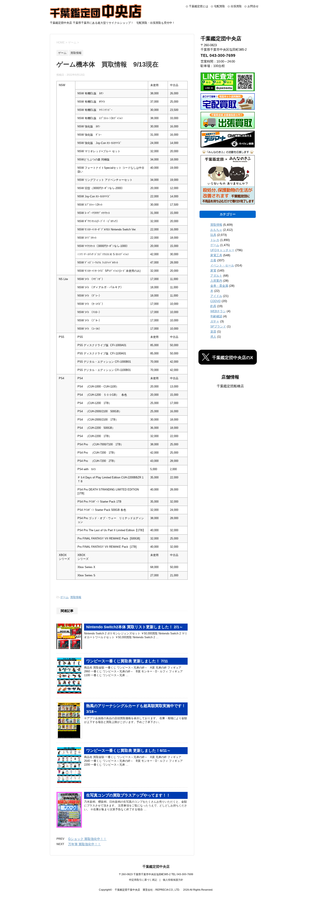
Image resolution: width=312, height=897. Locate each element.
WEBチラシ (218, 311)
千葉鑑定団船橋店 (230, 386)
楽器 (213, 331)
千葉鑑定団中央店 (156, 866)
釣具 (213, 306)
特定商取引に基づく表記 (143, 879)
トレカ (214, 240)
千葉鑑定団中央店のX (232, 357)
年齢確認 (216, 316)
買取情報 (75, 597)
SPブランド (218, 326)
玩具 (213, 235)
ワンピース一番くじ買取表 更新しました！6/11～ (128, 750)
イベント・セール (222, 265)
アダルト (216, 275)
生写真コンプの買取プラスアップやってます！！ (128, 795)
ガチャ (214, 321)
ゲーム (64, 597)
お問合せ (253, 6)
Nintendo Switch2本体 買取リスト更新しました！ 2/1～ (134, 627)
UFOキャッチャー (222, 250)
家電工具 (216, 255)
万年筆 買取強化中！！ (84, 844)
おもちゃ (216, 229)
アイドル (216, 296)
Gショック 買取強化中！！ (87, 839)
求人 (213, 336)
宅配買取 (219, 6)
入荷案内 (216, 280)
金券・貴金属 (219, 285)
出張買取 (236, 6)
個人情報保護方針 (173, 879)
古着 (213, 260)
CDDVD (215, 301)
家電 (213, 270)
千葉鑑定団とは (198, 6)
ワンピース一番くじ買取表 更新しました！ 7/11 (127, 661)
